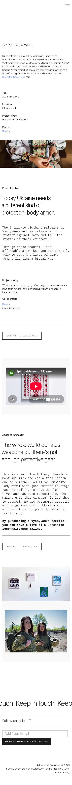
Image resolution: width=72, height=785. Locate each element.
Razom (6, 131)
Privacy (66, 772)
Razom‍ (6, 304)
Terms (55, 772)
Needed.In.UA (49, 66)
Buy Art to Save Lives (14, 77)
